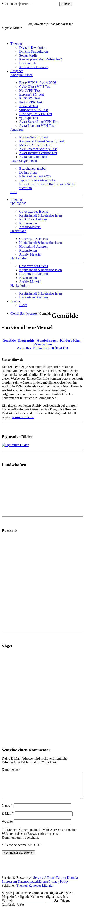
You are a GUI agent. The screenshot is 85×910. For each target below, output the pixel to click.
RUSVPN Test (29, 98)
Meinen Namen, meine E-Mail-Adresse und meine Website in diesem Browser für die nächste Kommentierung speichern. (39, 833)
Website (7, 821)
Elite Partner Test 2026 (35, 176)
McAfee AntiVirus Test (35, 145)
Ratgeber (16, 71)
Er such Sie (27, 184)
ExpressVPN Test (31, 94)
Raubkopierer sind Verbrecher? (40, 59)
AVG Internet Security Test (38, 149)
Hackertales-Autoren (33, 274)
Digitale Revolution (32, 47)
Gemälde (9, 340)
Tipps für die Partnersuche (37, 180)
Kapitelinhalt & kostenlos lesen (40, 215)
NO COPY (18, 203)
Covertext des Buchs (33, 211)
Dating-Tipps (28, 172)
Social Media (28, 55)
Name (7, 805)
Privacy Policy (59, 881)
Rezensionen (28, 223)
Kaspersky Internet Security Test (41, 141)
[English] (6, 36)
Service (15, 301)
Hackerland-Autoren (33, 246)
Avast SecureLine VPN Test (38, 122)
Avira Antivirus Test (33, 157)
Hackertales (18, 258)
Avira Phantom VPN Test (36, 125)
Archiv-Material (30, 227)
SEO (13, 192)
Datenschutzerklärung (33, 881)
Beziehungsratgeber (32, 168)
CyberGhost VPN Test (35, 86)
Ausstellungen (47, 340)
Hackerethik (27, 63)
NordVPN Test (29, 90)
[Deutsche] (15, 36)
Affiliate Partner (55, 877)
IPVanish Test (28, 106)
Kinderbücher (70, 340)
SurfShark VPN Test (33, 110)
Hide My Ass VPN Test (35, 114)
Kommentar (11, 770)
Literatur (16, 200)
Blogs (23, 305)
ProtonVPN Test (30, 102)
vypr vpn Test (28, 118)
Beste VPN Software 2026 (37, 83)
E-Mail (8, 813)
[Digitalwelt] (14, 24)
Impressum (9, 881)
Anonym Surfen (21, 75)
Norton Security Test (33, 137)
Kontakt (72, 877)
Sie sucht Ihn (45, 184)
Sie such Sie (62, 184)
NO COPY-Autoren (33, 219)
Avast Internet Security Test (38, 153)
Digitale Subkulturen (33, 51)
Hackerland (18, 231)
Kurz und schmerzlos (33, 67)
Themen (16, 44)
